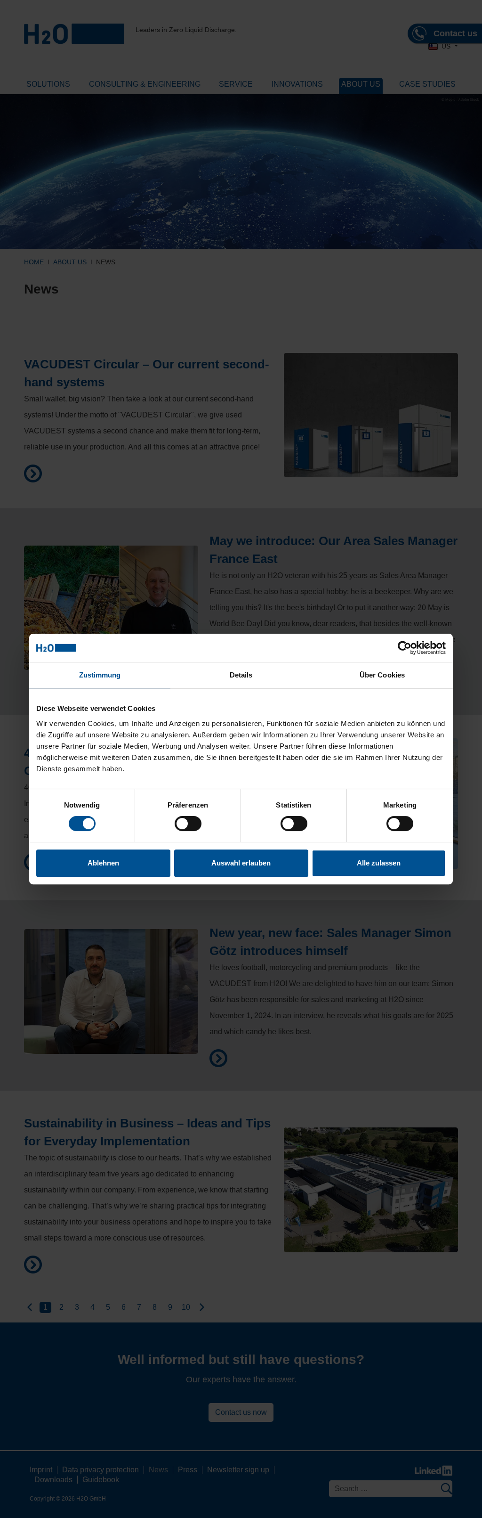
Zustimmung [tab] (100, 675)
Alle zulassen (379, 863)
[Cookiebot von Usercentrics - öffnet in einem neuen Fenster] (404, 648)
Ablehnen (103, 863)
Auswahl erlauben (241, 863)
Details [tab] (241, 675)
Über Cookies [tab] (382, 675)
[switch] (188, 823)
